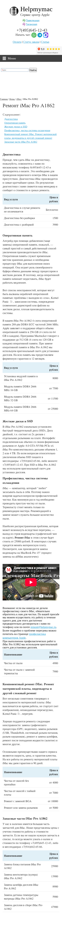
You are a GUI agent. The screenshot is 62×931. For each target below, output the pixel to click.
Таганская (31, 24)
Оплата (17, 42)
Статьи (45, 42)
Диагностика (11, 119)
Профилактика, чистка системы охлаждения (27, 130)
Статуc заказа (31, 42)
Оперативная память (14, 122)
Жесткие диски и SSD (15, 126)
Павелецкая (32, 20)
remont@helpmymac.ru (43, 627)
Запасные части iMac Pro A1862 (20, 141)
